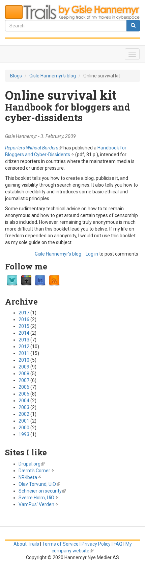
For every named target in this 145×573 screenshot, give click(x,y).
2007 (24, 380)
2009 (24, 366)
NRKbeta (30, 477)
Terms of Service (60, 544)
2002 (24, 414)
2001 (24, 421)
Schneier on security (42, 491)
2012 (24, 346)
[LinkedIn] (40, 280)
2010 (24, 360)
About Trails (26, 544)
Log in (92, 254)
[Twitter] (12, 280)
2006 (24, 387)
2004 (24, 400)
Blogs (16, 75)
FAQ (118, 544)
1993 (24, 434)
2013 (24, 339)
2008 (24, 373)
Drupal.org (32, 464)
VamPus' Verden (38, 504)
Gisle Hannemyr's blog (52, 75)
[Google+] (26, 280)
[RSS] (54, 280)
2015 (24, 326)
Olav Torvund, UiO (39, 484)
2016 (24, 319)
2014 (24, 333)
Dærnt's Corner (36, 470)
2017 (24, 312)
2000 (24, 427)
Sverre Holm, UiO (38, 497)
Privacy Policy (96, 544)
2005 (24, 394)
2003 (24, 407)
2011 (24, 353)
